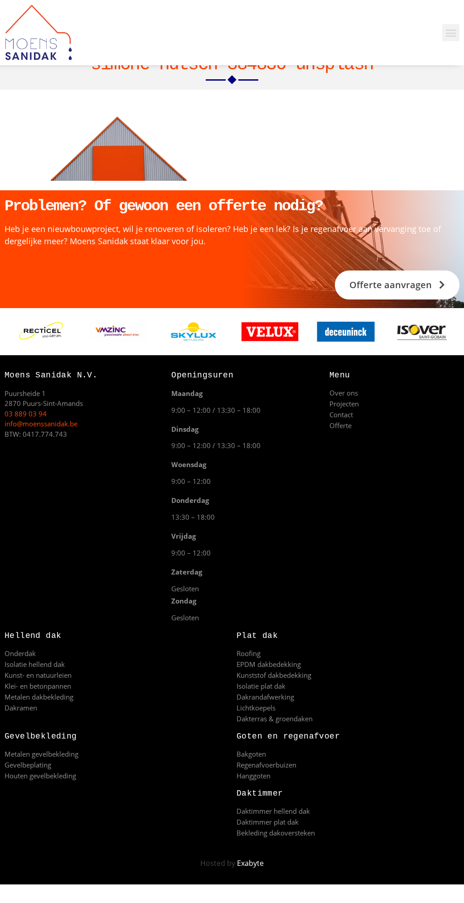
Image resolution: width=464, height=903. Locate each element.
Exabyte (250, 863)
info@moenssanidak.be (41, 423)
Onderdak (20, 653)
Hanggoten (254, 775)
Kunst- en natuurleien (38, 675)
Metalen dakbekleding (39, 696)
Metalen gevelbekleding (41, 753)
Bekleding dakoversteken (276, 832)
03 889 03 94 (26, 413)
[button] (450, 32)
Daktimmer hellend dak (273, 811)
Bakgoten (251, 753)
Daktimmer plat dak (268, 821)
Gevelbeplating (28, 764)
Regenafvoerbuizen (266, 764)
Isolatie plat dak (261, 686)
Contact (341, 414)
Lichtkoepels (256, 707)
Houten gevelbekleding (40, 775)
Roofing (249, 653)
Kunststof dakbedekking (274, 675)
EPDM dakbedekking (269, 664)
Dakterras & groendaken (275, 718)
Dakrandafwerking (265, 696)
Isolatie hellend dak (35, 664)
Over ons (343, 392)
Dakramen (21, 707)
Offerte (340, 425)
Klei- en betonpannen (38, 686)
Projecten (344, 403)
